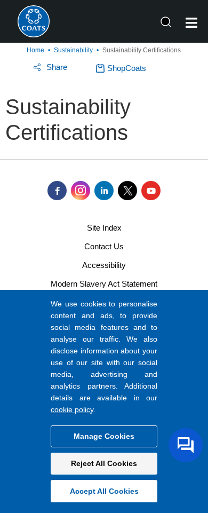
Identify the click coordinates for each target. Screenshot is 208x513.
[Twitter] (127, 190)
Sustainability (73, 50)
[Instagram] (80, 190)
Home (35, 50)
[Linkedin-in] (104, 190)
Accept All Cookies (104, 491)
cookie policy (72, 409)
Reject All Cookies (104, 463)
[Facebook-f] (57, 190)
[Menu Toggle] (191, 22)
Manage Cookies (104, 436)
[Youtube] (151, 190)
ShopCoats (126, 68)
